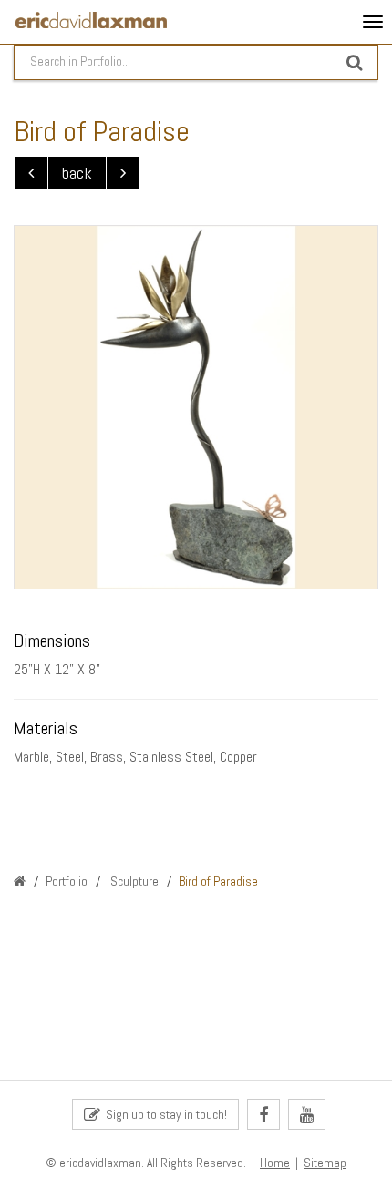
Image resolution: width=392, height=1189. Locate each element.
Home (275, 1163)
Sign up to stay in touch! (163, 1114)
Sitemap (325, 1163)
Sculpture (133, 881)
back (77, 172)
